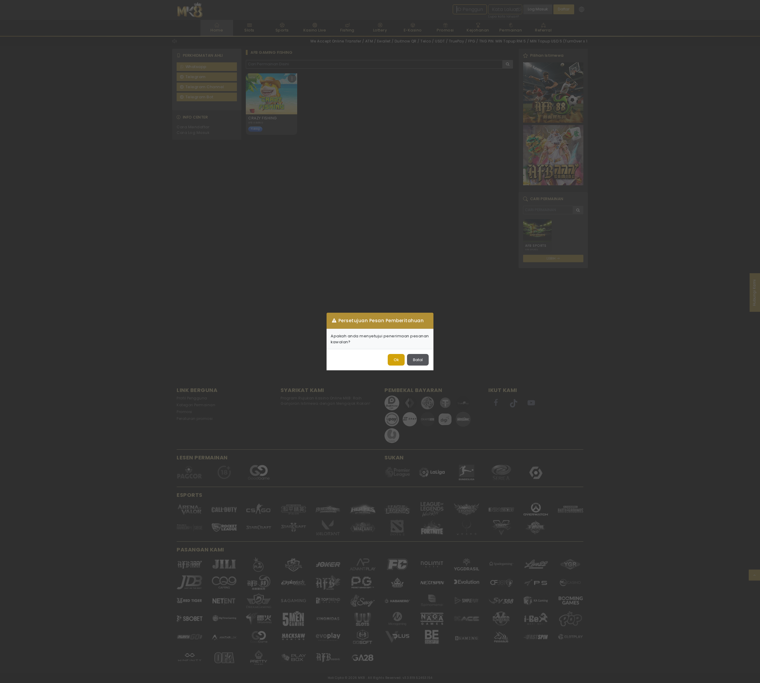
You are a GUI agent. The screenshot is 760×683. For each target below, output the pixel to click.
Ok (396, 359)
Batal (418, 359)
